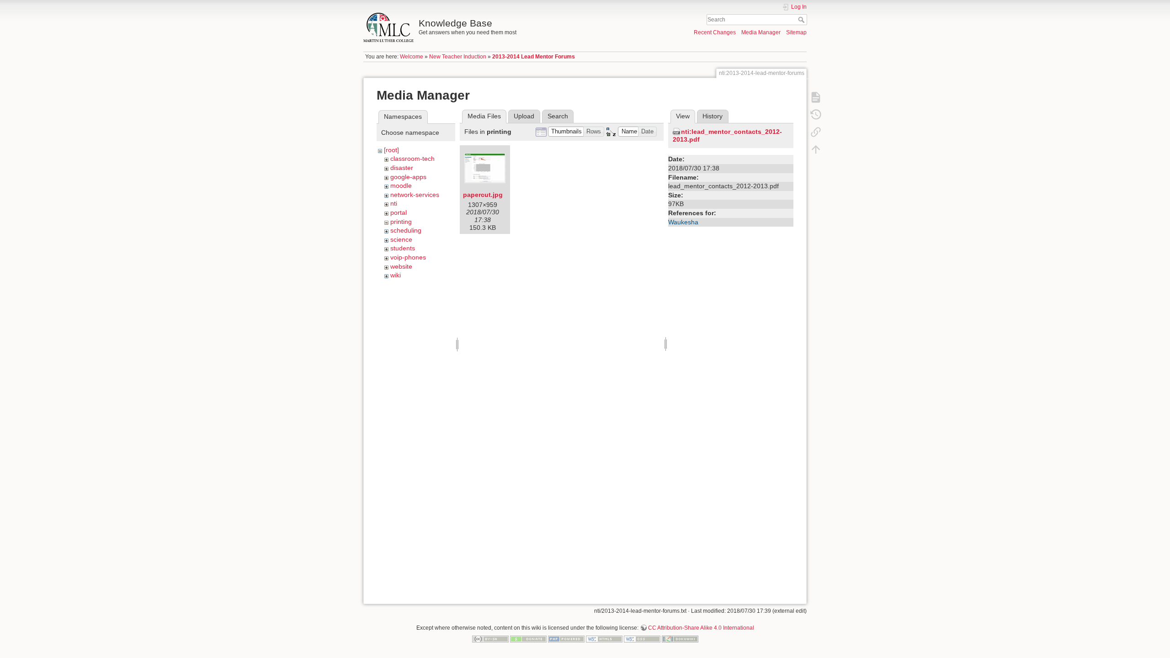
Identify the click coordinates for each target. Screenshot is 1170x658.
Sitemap (796, 32)
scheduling (405, 230)
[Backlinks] (815, 131)
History (712, 116)
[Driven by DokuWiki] (680, 638)
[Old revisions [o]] (815, 114)
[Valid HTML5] (604, 638)
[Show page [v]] (815, 97)
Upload (524, 116)
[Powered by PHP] (566, 638)
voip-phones (408, 257)
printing (401, 221)
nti (393, 203)
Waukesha (683, 222)
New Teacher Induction (457, 56)
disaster (401, 167)
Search (802, 19)
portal (398, 212)
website (401, 266)
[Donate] (528, 638)
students (402, 248)
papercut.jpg (483, 194)
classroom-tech (412, 158)
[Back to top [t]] (815, 149)
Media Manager (761, 32)
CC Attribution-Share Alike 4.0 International (701, 628)
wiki (395, 275)
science (401, 239)
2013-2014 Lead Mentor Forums (533, 56)
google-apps (408, 176)
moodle (401, 185)
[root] (391, 150)
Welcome (411, 56)
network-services (414, 194)
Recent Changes (715, 32)
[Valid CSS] (642, 638)
